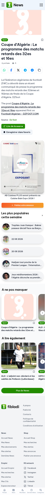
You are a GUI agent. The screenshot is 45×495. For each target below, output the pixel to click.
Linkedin (31, 481)
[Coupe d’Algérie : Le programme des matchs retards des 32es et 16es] (18, 307)
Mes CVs (4, 481)
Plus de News (22, 390)
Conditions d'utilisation (33, 426)
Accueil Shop (29, 438)
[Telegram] (25, 70)
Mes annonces (30, 451)
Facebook (32, 468)
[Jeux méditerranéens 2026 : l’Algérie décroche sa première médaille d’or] (6, 276)
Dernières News (7, 456)
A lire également (13, 338)
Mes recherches (30, 442)
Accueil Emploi (7, 468)
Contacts (27, 414)
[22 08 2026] (6, 239)
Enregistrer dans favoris (18, 132)
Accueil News (7, 438)
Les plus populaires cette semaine (15, 215)
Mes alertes (6, 451)
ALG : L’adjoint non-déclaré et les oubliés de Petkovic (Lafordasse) (18, 377)
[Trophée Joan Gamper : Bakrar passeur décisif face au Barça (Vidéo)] (6, 226)
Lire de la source (14, 126)
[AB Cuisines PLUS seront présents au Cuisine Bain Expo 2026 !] (22, 167)
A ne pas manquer (15, 289)
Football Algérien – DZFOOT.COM (20, 113)
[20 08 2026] (6, 251)
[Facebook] (11, 70)
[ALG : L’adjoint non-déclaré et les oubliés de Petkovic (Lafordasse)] (18, 356)
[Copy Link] (39, 70)
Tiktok (30, 486)
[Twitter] (18, 70)
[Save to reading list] (42, 40)
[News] (9, 5)
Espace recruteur (8, 486)
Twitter (31, 477)
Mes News (5, 442)
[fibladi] (3, 406)
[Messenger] (32, 70)
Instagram (32, 472)
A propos (26, 405)
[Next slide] (42, 313)
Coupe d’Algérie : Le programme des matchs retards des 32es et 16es (20, 107)
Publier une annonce (32, 456)
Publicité (27, 410)
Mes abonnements (9, 447)
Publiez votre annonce (24, 205)
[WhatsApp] (4, 70)
